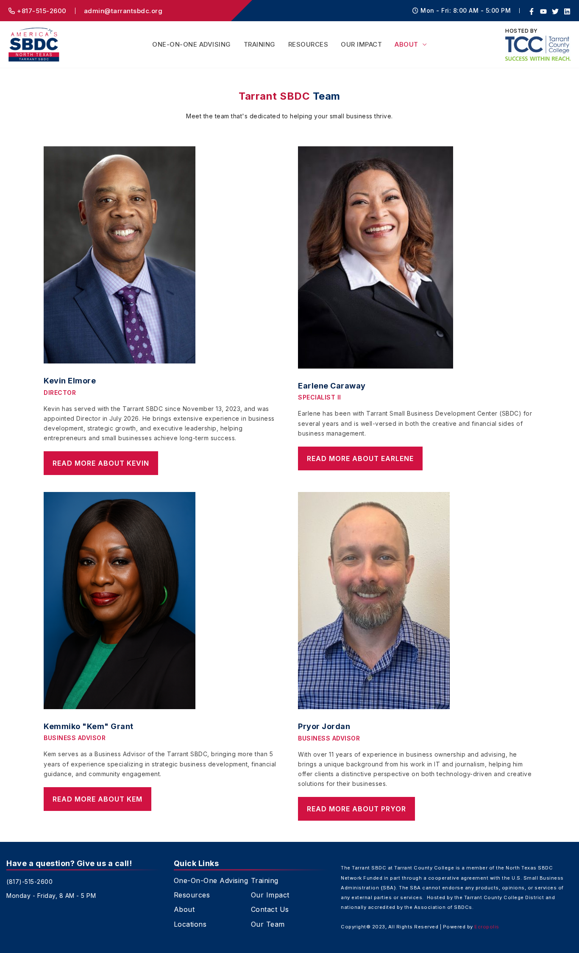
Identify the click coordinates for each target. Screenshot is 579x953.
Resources (308, 44)
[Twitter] (555, 11)
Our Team (268, 924)
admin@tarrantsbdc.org (123, 11)
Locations (190, 924)
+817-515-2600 (41, 11)
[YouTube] (543, 11)
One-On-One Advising (191, 44)
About (406, 44)
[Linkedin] (567, 11)
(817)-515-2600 (29, 881)
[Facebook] (531, 11)
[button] (101, 463)
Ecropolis (486, 927)
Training (260, 44)
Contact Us (270, 909)
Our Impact (361, 44)
